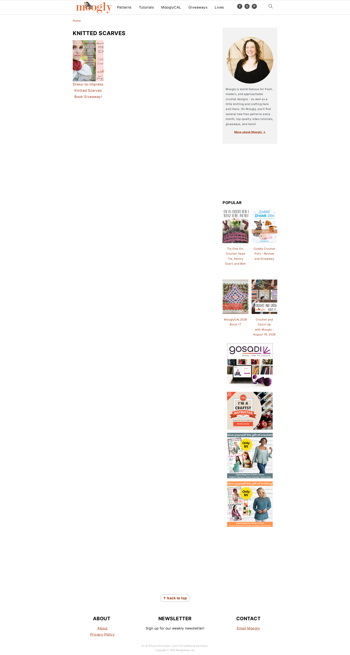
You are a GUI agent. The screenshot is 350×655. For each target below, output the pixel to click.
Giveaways (198, 7)
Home (77, 20)
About (102, 628)
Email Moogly (248, 628)
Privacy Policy (102, 634)
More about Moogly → (250, 132)
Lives (219, 7)
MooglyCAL (171, 7)
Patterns (124, 7)
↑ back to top (175, 598)
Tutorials (146, 7)
